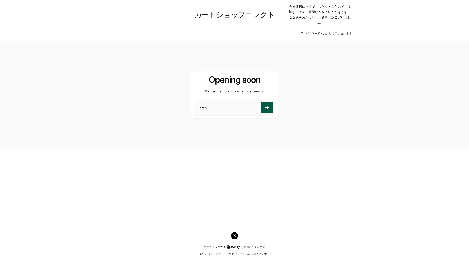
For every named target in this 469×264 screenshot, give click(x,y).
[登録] (267, 107)
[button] (326, 33)
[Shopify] (233, 247)
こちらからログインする (254, 253)
